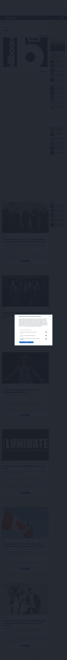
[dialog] (33, 330)
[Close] (50, 317)
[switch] (45, 332)
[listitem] (33, 329)
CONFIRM (26, 342)
